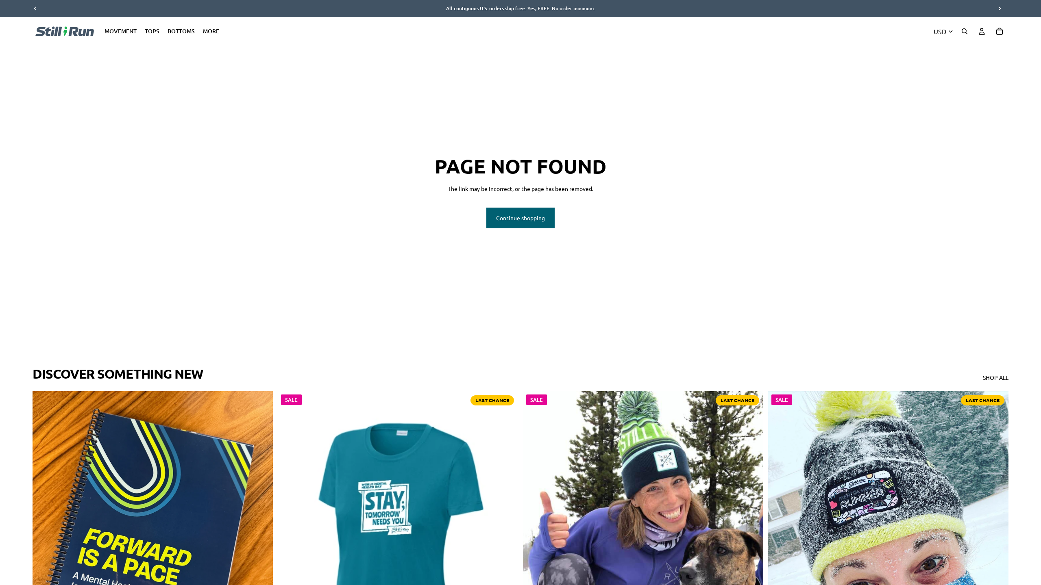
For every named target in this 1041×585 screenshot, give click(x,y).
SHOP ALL (995, 377)
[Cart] (999, 31)
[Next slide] (260, 541)
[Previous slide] (45, 541)
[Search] (964, 31)
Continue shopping (520, 217)
